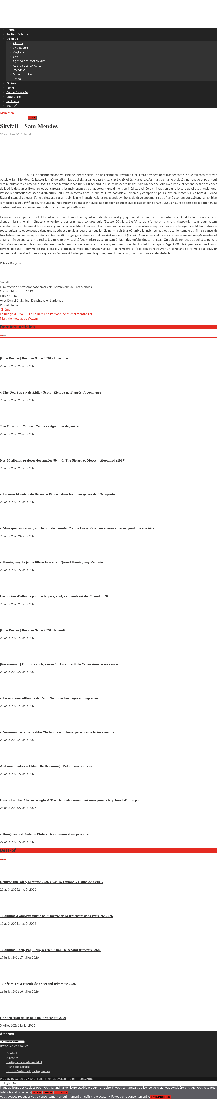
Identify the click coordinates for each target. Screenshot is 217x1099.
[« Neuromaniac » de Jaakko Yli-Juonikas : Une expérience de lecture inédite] (9, 724)
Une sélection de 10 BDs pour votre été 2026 (33, 1018)
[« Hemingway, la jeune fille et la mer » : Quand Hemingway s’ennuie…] (9, 554)
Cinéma (11, 83)
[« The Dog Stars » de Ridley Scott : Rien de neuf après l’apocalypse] (9, 384)
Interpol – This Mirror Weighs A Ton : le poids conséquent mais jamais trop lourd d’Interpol (69, 800)
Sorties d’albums (17, 34)
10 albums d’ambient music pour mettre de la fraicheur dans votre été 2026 (56, 916)
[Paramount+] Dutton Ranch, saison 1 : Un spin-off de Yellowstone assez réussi (59, 664)
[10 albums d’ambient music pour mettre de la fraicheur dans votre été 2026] (9, 907)
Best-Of (11, 105)
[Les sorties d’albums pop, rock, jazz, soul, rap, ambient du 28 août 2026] (9, 588)
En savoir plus (61, 1092)
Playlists (18, 52)
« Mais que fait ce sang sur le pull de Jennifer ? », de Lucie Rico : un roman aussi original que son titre (77, 528)
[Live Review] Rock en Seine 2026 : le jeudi (32, 630)
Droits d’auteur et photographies (28, 1071)
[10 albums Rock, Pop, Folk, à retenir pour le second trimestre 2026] (9, 941)
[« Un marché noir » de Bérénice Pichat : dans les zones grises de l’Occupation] (9, 486)
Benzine (28, 134)
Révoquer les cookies (14, 1046)
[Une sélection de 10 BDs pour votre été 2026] (9, 1009)
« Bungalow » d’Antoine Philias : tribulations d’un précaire (44, 834)
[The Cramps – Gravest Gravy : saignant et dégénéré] (9, 418)
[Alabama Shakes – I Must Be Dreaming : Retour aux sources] (9, 758)
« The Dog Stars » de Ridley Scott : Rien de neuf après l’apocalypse (50, 392)
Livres (17, 79)
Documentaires (23, 74)
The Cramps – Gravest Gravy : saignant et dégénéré (39, 426)
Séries (10, 88)
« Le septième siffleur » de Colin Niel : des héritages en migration (49, 698)
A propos (12, 1058)
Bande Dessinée (17, 92)
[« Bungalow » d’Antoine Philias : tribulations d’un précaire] (9, 826)
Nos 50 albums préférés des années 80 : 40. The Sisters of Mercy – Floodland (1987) (62, 460)
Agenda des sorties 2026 (30, 61)
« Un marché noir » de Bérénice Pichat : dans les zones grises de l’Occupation (58, 494)
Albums (18, 43)
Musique (12, 39)
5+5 (15, 56)
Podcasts (12, 101)
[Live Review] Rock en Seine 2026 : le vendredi (35, 358)
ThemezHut (84, 1078)
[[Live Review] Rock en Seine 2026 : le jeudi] (9, 622)
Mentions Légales (18, 1066)
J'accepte (37, 1092)
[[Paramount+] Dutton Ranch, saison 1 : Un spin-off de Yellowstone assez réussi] (9, 656)
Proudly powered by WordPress (21, 1078)
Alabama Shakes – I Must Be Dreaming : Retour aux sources (46, 766)
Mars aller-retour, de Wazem (19, 318)
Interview (19, 70)
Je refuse (48, 1092)
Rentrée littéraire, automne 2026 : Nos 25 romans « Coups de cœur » (51, 882)
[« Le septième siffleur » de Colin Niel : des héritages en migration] (9, 690)
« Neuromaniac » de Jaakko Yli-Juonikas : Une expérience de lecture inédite (57, 732)
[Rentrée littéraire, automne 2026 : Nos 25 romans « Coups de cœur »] (9, 873)
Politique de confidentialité (24, 1062)
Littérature (13, 97)
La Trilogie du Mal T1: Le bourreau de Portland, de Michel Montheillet (46, 314)
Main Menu (8, 113)
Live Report (20, 48)
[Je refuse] (69, 1093)
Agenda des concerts (27, 65)
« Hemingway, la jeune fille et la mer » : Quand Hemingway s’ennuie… (53, 562)
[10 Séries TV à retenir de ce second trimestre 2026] (9, 975)
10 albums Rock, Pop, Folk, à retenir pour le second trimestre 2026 (50, 950)
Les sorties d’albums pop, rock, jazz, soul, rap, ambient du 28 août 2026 (54, 596)
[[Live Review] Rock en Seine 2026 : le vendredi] (9, 350)
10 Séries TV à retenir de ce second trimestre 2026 (38, 984)
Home (10, 30)
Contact (11, 1053)
